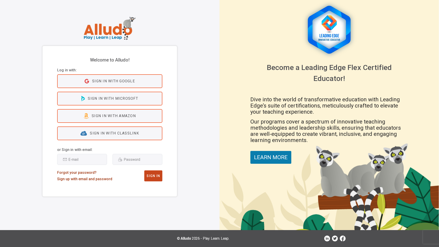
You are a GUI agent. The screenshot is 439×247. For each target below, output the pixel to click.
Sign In (153, 176)
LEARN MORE (271, 157)
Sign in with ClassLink (114, 133)
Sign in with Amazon (114, 116)
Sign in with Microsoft (113, 98)
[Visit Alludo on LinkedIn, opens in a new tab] (327, 239)
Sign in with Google (113, 81)
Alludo (186, 238)
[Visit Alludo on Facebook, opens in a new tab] (343, 239)
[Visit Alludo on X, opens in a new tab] (335, 239)
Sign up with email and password (84, 179)
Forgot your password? (76, 172)
